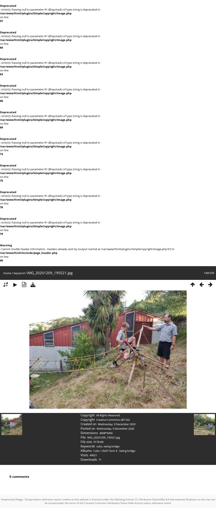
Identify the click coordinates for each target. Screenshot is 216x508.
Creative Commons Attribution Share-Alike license (113, 503)
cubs (99, 446)
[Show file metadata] (24, 284)
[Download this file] (32, 284)
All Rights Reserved (108, 415)
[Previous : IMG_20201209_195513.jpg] (201, 284)
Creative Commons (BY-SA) (113, 420)
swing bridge (111, 446)
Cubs (96, 451)
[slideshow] (15, 284)
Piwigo (19, 499)
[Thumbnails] (192, 284)
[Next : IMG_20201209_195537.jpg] (210, 284)
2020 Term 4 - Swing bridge (118, 451)
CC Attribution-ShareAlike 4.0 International (160, 499)
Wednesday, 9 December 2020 (116, 424)
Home (7, 273)
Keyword (19, 273)
